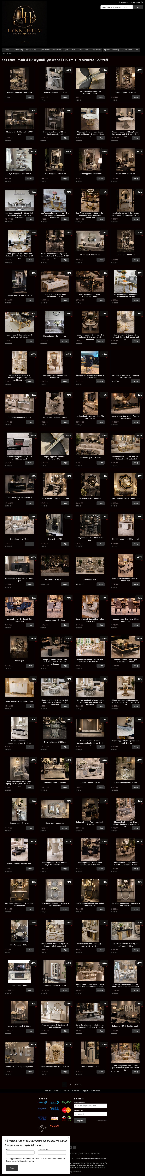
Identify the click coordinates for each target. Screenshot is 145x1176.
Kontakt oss (95, 1090)
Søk (138, 7)
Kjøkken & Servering (111, 49)
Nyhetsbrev (95, 1153)
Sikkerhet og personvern (79, 1153)
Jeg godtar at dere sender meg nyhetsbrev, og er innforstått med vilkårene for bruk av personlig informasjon (35, 1159)
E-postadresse (79, 1102)
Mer (136, 49)
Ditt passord (78, 1111)
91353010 (78, 1158)
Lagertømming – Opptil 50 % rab (24, 49)
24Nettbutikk (76, 1171)
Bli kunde (57, 1090)
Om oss (66, 1090)
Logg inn (85, 1090)
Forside (6, 49)
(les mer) (31, 1161)
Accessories (96, 49)
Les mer (79, 1167)
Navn (8, 1149)
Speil (66, 49)
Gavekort (75, 1090)
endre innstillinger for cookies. (95, 1167)
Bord (73, 49)
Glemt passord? (102, 1120)
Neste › (78, 1084)
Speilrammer (127, 49)
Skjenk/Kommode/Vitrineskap (50, 49)
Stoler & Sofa (83, 49)
